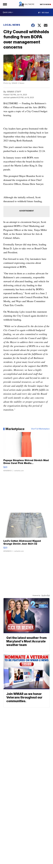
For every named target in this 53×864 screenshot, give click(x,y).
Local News (11, 24)
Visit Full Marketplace (40, 429)
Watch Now (45, 4)
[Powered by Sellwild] (45, 596)
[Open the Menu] (4, 4)
